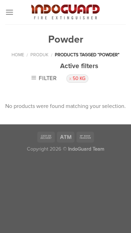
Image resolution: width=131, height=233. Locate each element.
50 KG (79, 78)
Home (18, 55)
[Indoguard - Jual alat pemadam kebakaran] (66, 12)
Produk (39, 55)
